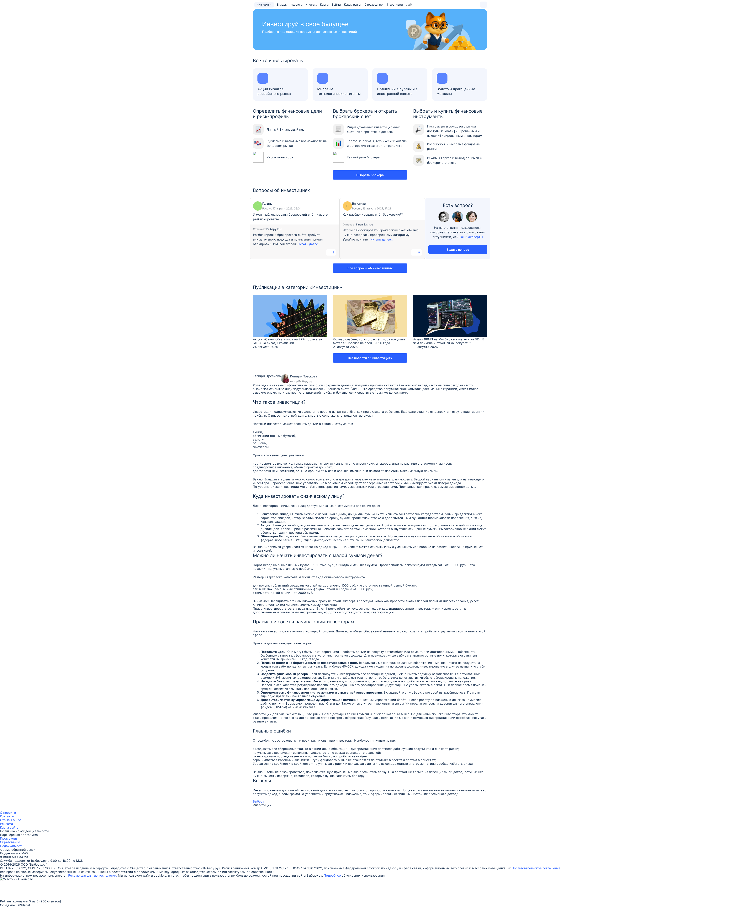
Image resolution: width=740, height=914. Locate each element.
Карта (4, 827)
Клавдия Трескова (267, 376)
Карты (324, 4)
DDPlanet (23, 905)
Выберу (258, 801)
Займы (336, 4)
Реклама (6, 824)
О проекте (8, 812)
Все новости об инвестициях (370, 358)
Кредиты (296, 4)
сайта (14, 827)
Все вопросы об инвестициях (370, 268)
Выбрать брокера (370, 175)
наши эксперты (471, 237)
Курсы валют (353, 4)
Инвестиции (394, 4)
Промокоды (9, 838)
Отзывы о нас (10, 820)
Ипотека (311, 4)
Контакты (7, 816)
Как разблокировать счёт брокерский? (373, 214)
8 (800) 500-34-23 (14, 857)
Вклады (282, 4)
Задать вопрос (458, 249)
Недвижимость (12, 846)
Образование (10, 842)
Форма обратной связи (17, 850)
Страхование (374, 4)
